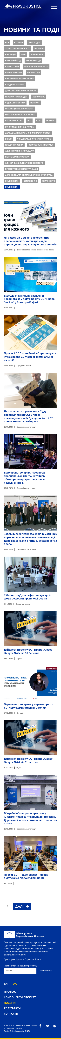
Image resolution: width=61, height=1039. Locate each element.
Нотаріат (34, 103)
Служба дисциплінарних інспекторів (24, 163)
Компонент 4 (11, 187)
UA (15, 983)
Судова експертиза (15, 103)
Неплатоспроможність (36, 67)
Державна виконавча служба (20, 91)
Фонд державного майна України (34, 139)
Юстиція (18, 43)
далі (19, 906)
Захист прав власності (17, 49)
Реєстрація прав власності (19, 109)
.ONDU (27, 1031)
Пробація (39, 49)
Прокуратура (33, 73)
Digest (8, 139)
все (7, 43)
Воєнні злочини (13, 73)
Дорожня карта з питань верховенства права (29, 175)
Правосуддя (34, 43)
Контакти (11, 1013)
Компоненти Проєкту (20, 997)
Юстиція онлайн (13, 121)
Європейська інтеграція (40, 145)
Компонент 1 (11, 181)
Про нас (10, 991)
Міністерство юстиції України (20, 115)
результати (12, 1008)
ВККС (38, 121)
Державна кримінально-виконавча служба (27, 133)
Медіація (50, 121)
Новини (10, 1002)
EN (6, 983)
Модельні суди (33, 61)
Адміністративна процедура (19, 151)
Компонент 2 (30, 181)
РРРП (23, 55)
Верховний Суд (13, 61)
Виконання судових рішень (19, 79)
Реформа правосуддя (16, 97)
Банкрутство (12, 67)
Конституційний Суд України (19, 127)
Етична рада (37, 55)
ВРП (29, 121)
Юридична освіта (14, 145)
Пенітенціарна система (17, 157)
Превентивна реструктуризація (21, 169)
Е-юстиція (10, 55)
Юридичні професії (14, 85)
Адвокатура (39, 97)
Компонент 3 (48, 181)
